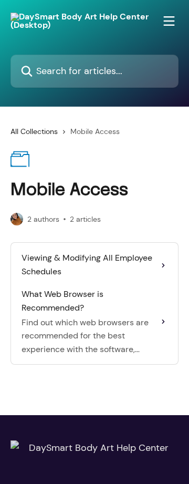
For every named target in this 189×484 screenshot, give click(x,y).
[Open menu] (169, 21)
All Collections (34, 131)
